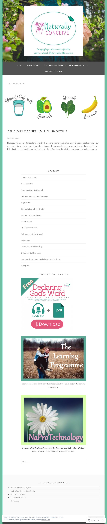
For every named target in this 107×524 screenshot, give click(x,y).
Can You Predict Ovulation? (31, 215)
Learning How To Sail (29, 177)
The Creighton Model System (21, 488)
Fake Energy (25, 240)
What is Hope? (26, 221)
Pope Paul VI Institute (18, 497)
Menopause (25, 265)
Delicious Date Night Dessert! (32, 234)
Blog (19, 65)
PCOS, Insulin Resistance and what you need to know (40, 259)
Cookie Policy (45, 520)
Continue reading (89, 149)
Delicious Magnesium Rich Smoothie (37, 131)
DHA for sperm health (29, 228)
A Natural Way (33, 65)
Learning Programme (54, 65)
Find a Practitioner (53, 71)
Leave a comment (13, 138)
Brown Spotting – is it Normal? (32, 190)
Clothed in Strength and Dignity (32, 209)
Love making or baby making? (32, 246)
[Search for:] (53, 461)
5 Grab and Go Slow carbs (31, 253)
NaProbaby (14, 501)
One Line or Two (27, 184)
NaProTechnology (77, 65)
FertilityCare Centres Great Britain (22, 491)
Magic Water (25, 202)
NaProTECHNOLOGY (18, 494)
